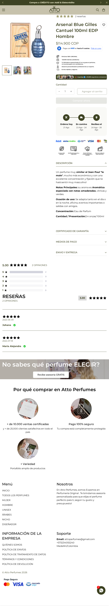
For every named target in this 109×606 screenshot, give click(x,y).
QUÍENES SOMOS (12, 544)
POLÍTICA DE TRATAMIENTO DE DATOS (24, 554)
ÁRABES (7, 514)
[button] (103, 10)
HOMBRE (7, 505)
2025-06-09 (8, 319)
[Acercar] (47, 20)
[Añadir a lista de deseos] (103, 25)
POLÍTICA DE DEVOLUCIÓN (17, 564)
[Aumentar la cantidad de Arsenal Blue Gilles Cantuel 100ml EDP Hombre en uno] (71, 91)
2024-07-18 (7, 341)
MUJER (6, 500)
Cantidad (61, 84)
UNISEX (6, 510)
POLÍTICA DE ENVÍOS (14, 549)
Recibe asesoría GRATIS (50, 374)
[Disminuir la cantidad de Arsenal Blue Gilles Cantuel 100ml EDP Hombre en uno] (59, 91)
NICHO (6, 519)
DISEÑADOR (9, 524)
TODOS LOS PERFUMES (15, 495)
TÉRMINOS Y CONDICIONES (18, 559)
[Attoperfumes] (54, 10)
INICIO (6, 490)
